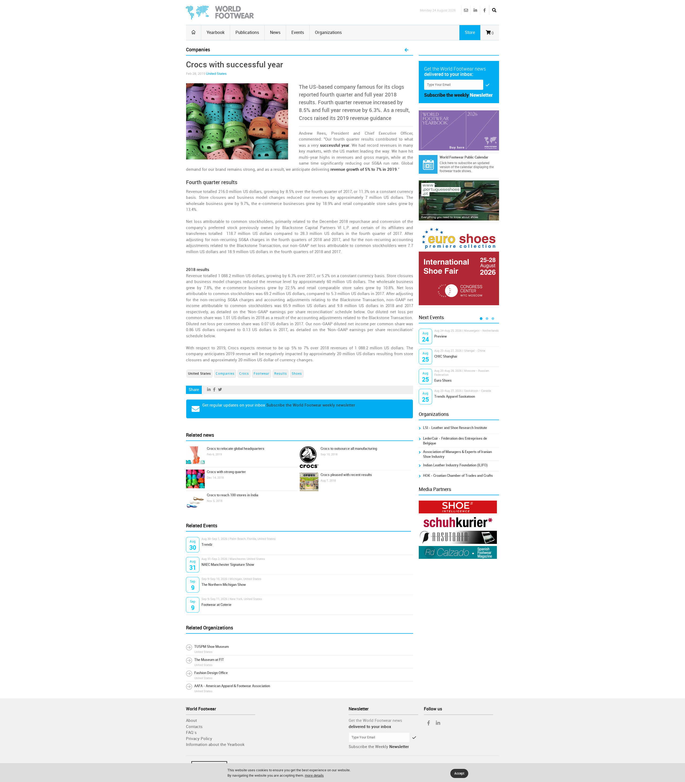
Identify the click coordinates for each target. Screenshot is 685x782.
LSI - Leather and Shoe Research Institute (455, 428)
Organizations (328, 32)
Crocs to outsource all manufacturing (349, 449)
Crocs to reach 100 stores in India (232, 495)
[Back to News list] (406, 50)
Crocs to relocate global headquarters (235, 449)
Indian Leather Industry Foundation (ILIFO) (455, 465)
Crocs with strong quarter (226, 472)
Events (297, 32)
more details (314, 775)
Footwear (261, 373)
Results (280, 373)
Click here (447, 163)
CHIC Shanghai (445, 356)
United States (216, 74)
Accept (459, 773)
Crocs (244, 373)
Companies (225, 373)
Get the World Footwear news (375, 720)
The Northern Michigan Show (223, 585)
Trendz (206, 545)
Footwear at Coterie (216, 605)
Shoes (297, 373)
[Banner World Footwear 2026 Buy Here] (459, 130)
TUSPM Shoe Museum (211, 647)
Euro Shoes (443, 380)
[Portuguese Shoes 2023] (459, 200)
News (275, 32)
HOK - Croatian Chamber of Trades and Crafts (458, 476)
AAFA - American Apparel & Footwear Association (232, 686)
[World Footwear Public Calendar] (428, 164)
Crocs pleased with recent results (346, 475)
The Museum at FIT (209, 660)
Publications (247, 32)
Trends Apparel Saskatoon (454, 396)
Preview (440, 336)
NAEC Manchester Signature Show (227, 565)
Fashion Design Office (211, 673)
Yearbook (215, 32)
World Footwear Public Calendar (464, 157)
